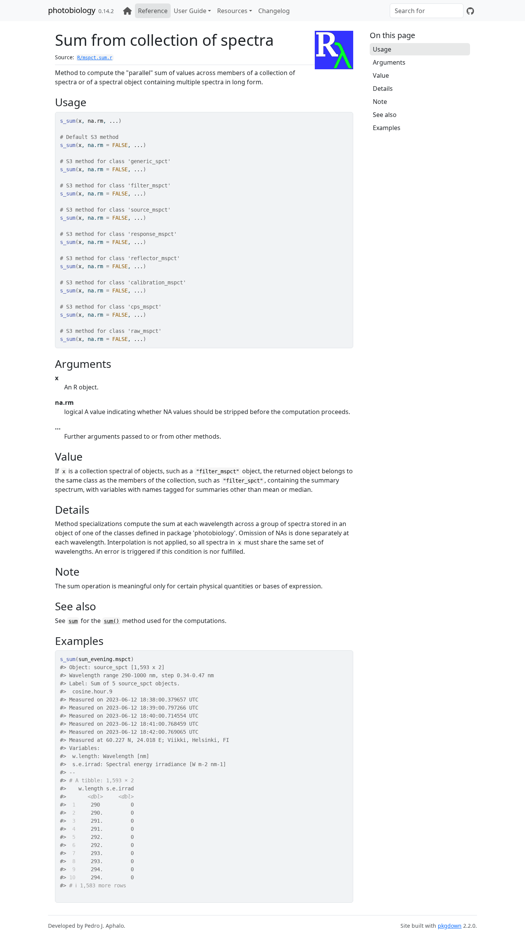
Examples (386, 128)
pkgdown (450, 925)
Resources (232, 11)
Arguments (389, 62)
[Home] (127, 10)
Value (381, 75)
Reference (153, 11)
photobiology (71, 10)
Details (383, 88)
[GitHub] (470, 10)
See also (385, 114)
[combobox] (427, 10)
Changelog (274, 11)
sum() (111, 621)
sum (73, 621)
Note (380, 101)
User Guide (190, 11)
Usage (382, 49)
